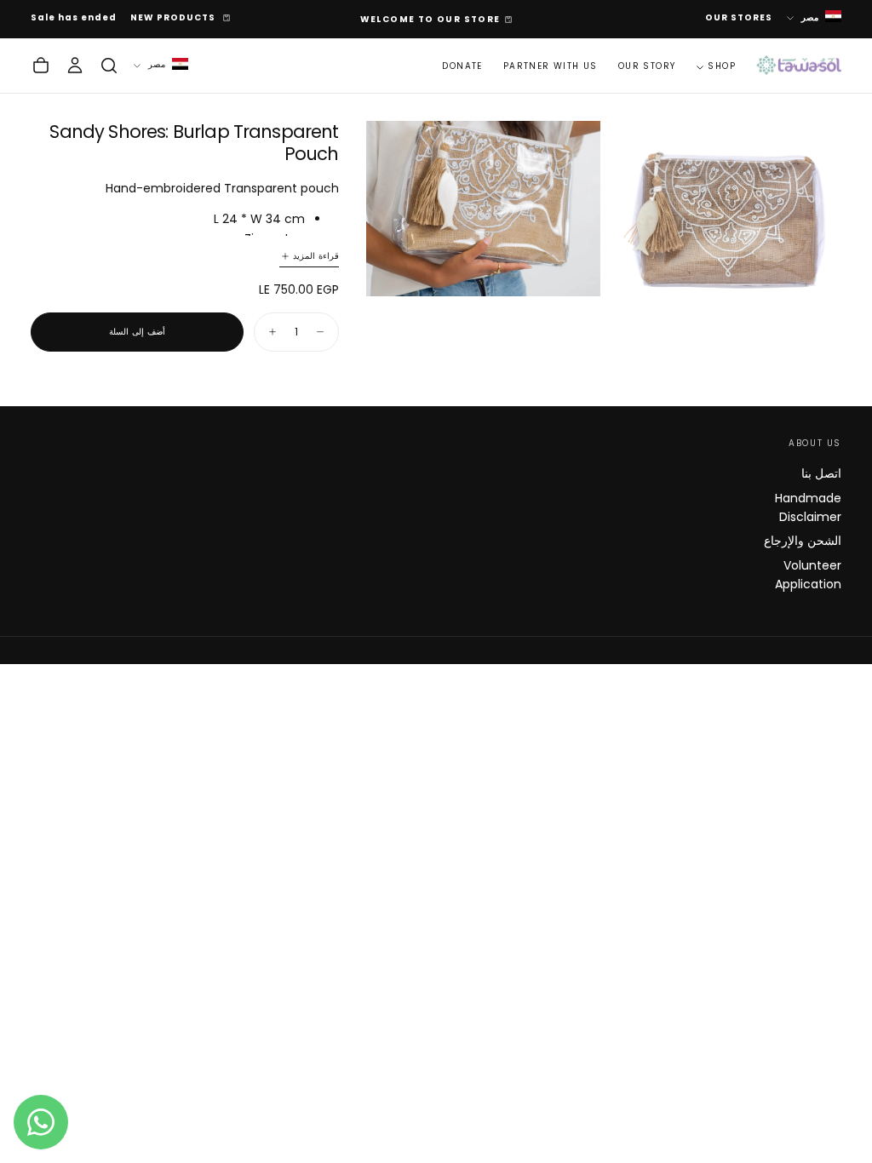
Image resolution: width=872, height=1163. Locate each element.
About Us (815, 443)
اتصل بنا (821, 473)
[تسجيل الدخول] (75, 65)
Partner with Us (550, 66)
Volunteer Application (808, 575)
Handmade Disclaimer (808, 507)
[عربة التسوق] (41, 65)
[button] (109, 65)
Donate (462, 66)
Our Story (647, 66)
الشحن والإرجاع (802, 540)
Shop (722, 66)
